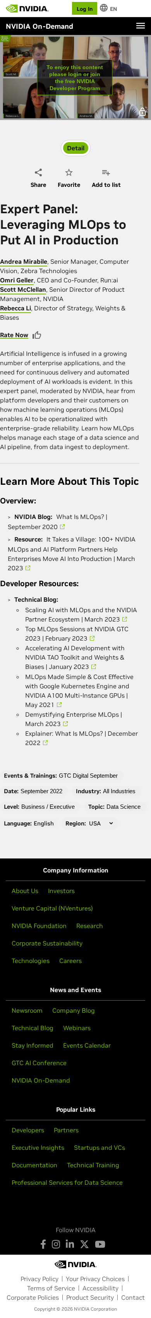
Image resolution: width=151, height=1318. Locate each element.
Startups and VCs (99, 1147)
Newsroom (27, 1010)
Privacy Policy (39, 1279)
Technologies (31, 961)
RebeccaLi (15, 308)
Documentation (34, 1165)
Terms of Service (51, 1288)
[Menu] (140, 25)
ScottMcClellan (23, 289)
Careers (70, 961)
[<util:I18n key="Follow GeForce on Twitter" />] (84, 1244)
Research (89, 926)
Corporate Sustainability (47, 943)
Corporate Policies (33, 1297)
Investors (61, 891)
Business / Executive (48, 807)
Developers (28, 1130)
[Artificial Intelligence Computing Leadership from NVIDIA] (27, 8)
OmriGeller (17, 280)
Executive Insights (38, 1147)
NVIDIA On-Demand (41, 1080)
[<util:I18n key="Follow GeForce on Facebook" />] (43, 1244)
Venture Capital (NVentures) (52, 908)
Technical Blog (32, 1028)
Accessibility (100, 1288)
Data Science (123, 807)
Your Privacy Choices (95, 1279)
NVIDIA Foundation (39, 926)
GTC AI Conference (39, 1063)
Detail (75, 148)
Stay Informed (32, 1045)
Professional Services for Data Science (67, 1182)
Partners (66, 1130)
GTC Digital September (88, 775)
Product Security (90, 1297)
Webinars (77, 1028)
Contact (133, 1297)
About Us (25, 891)
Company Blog (73, 1010)
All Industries (119, 791)
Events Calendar (87, 1045)
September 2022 (41, 791)
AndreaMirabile (23, 261)
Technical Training (93, 1165)
